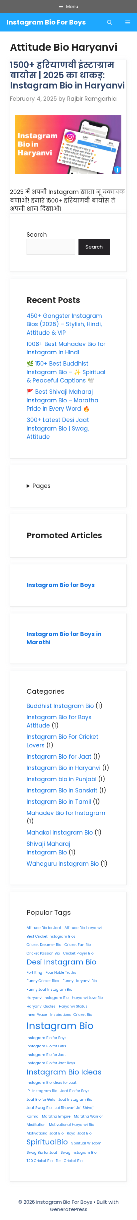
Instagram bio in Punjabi (61, 779)
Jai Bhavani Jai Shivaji (74, 1107)
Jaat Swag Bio (39, 1107)
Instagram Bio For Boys (46, 22)
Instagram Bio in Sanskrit (62, 790)
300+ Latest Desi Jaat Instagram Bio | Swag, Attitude (58, 428)
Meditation (36, 1124)
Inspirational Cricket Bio (71, 1014)
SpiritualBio (47, 1142)
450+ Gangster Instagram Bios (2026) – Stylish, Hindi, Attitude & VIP (64, 324)
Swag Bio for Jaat (42, 1152)
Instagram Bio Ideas (64, 1072)
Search (37, 235)
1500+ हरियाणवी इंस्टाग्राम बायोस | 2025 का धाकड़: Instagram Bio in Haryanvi (67, 75)
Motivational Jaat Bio (45, 1133)
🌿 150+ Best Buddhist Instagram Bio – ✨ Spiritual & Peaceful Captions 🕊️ (66, 372)
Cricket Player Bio (78, 953)
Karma (33, 1116)
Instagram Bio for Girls (46, 1046)
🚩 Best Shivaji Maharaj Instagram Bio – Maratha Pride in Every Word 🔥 (62, 400)
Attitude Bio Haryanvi (83, 927)
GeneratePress (68, 1209)
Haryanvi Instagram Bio (47, 997)
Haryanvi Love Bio (87, 997)
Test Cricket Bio (69, 1160)
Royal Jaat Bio (79, 1133)
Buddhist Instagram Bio (60, 706)
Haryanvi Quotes (41, 1006)
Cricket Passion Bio (43, 953)
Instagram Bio (60, 1025)
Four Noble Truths (61, 972)
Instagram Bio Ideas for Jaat (51, 1082)
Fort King (34, 972)
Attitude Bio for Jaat (44, 927)
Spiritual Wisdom (86, 1143)
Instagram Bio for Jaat (59, 757)
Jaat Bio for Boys (75, 1090)
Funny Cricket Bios (43, 980)
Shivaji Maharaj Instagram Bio (48, 848)
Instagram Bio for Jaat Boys (51, 1063)
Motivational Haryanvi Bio (71, 1124)
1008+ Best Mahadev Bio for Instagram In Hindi (66, 348)
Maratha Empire (56, 1116)
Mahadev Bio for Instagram (66, 813)
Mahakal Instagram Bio (60, 833)
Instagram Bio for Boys (61, 585)
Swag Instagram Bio (78, 1152)
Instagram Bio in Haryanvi (63, 768)
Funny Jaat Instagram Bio (49, 989)
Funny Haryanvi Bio (80, 980)
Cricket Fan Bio (78, 944)
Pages (42, 486)
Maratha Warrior (88, 1116)
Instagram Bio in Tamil (59, 802)
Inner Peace (37, 1014)
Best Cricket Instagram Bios (51, 936)
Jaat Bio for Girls (41, 1099)
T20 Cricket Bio (40, 1160)
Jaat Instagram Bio (75, 1099)
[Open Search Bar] (109, 22)
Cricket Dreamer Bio (44, 944)
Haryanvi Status (73, 1006)
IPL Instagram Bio (42, 1090)
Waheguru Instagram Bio (63, 864)
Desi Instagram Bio (61, 962)
